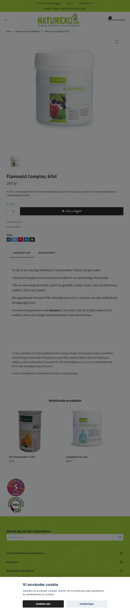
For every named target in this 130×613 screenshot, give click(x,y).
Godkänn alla (43, 604)
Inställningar (87, 604)
